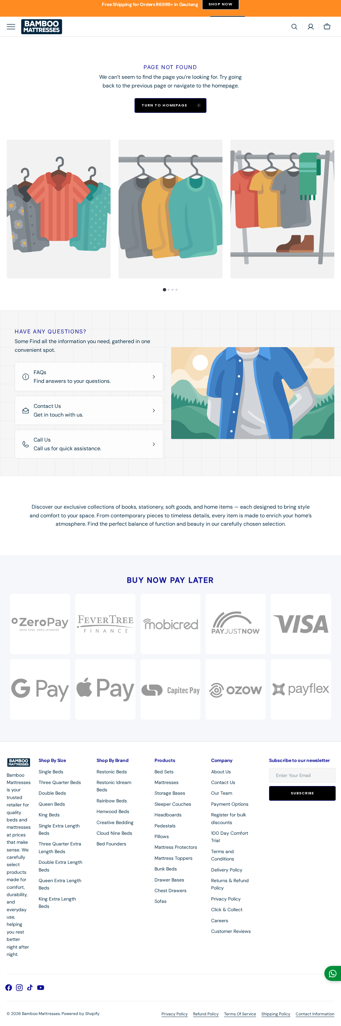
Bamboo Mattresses (41, 1013)
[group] (59, 209)
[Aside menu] (13, 26)
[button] (294, 26)
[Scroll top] (333, 1018)
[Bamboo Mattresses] (41, 27)
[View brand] (235, 624)
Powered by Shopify (81, 1013)
